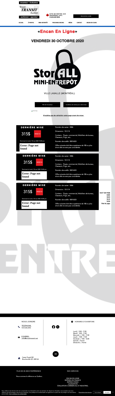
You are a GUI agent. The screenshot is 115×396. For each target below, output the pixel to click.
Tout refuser (97, 392)
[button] (37, 133)
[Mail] (56, 354)
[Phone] (19, 327)
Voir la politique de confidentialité (18, 394)
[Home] (19, 358)
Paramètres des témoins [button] (85, 392)
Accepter (107, 392)
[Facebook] (53, 327)
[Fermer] (113, 392)
